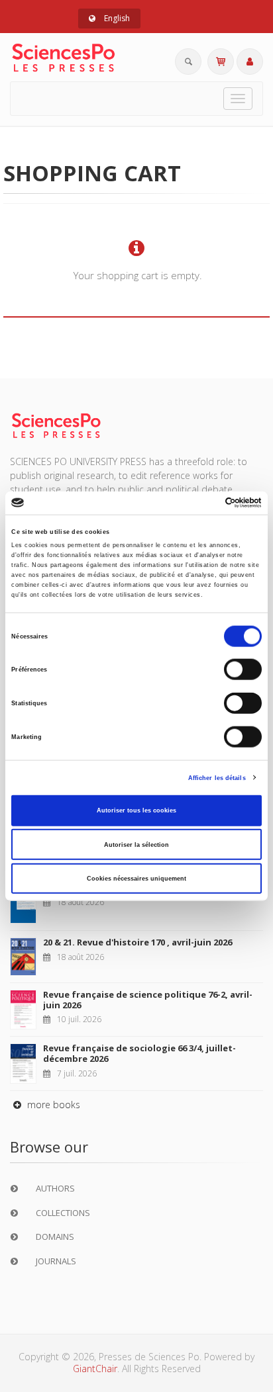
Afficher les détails (217, 777)
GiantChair (95, 1368)
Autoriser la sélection (136, 844)
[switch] (243, 669)
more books (52, 1104)
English (116, 18)
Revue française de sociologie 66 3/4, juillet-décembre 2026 (139, 1053)
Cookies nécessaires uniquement (136, 878)
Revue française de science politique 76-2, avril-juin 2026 (147, 999)
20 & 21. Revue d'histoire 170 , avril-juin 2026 (137, 942)
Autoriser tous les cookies (136, 810)
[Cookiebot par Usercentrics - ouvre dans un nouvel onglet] (204, 503)
